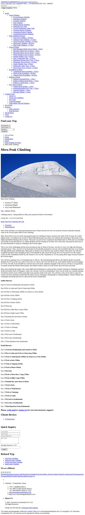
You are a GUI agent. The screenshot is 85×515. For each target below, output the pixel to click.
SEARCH (4, 131)
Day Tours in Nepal (15, 85)
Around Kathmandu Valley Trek (23, 28)
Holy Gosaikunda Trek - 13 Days (24, 58)
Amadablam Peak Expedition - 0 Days (25, 71)
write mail (11, 410)
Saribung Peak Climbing (13, 460)
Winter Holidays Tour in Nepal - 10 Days (26, 55)
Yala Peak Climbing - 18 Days (23, 38)
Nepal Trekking (14, 15)
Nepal (7, 141)
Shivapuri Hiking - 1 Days (22, 92)
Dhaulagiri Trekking (20, 19)
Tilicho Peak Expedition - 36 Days (24, 73)
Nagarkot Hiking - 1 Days (21, 90)
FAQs (7, 115)
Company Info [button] (10, 94)
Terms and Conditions (16, 98)
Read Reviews (14, 111)
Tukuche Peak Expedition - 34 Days (25, 75)
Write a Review (14, 109)
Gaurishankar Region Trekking (23, 34)
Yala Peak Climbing (11, 458)
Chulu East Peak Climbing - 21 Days (25, 41)
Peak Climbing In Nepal (17, 36)
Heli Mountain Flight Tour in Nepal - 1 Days (28, 49)
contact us (22, 410)
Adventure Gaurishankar (19, 2)
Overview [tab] (8, 225)
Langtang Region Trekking (22, 30)
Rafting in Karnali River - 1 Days (24, 79)
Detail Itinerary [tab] (10, 227)
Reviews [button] (8, 107)
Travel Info (8, 105)
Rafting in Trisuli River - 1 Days (23, 83)
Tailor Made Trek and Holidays (19, 103)
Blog (9, 476)
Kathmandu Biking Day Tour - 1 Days (26, 88)
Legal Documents (15, 101)
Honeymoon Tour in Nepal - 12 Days (25, 68)
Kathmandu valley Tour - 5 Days (24, 66)
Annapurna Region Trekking (22, 32)
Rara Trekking (18, 23)
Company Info (17, 474)
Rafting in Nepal (14, 77)
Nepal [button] (7, 13)
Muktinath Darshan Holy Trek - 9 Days (26, 60)
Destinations (9, 139)
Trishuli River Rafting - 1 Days (23, 86)
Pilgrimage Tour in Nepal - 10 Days (25, 62)
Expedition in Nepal (15, 70)
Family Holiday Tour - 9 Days (23, 64)
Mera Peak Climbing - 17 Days (23, 45)
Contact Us (8, 116)
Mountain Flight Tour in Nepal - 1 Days (26, 51)
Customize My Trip (17, 221)
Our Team (12, 100)
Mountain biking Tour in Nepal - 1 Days (26, 53)
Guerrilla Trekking (19, 21)
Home (7, 137)
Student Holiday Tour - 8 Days (23, 56)
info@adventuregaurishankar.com (20, 492)
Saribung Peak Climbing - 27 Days (24, 40)
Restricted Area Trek (20, 26)
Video (60, 474)
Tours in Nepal (14, 47)
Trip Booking (9, 113)
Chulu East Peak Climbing (13, 462)
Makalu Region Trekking (21, 25)
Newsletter (23, 476)
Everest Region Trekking (21, 17)
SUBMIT (4, 449)
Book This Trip (6, 221)
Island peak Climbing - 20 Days (23, 43)
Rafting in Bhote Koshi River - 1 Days (26, 81)
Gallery (55, 474)
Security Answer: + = (9, 445)
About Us (12, 96)
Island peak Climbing (12, 464)
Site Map (17, 476)
